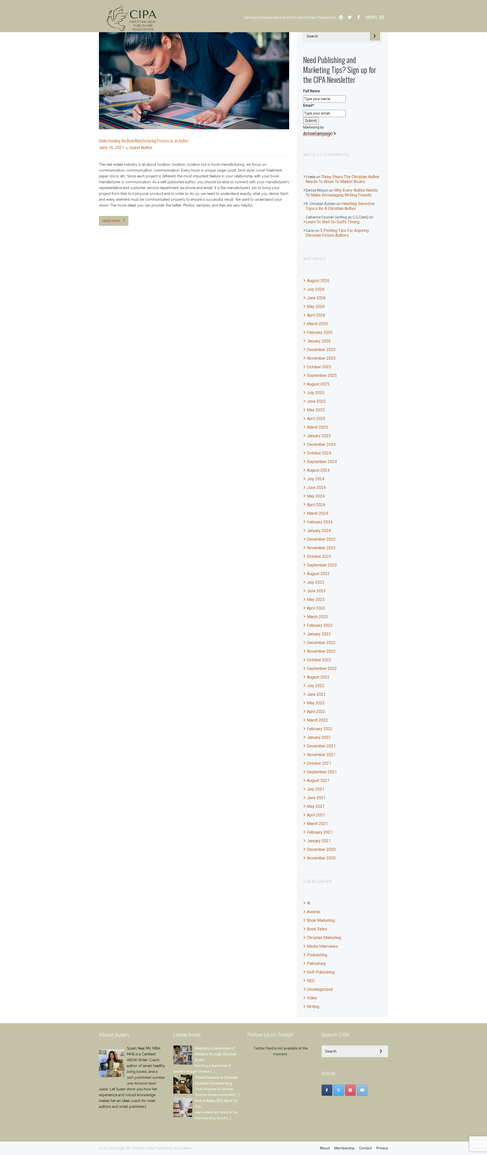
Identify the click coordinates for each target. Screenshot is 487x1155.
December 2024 (321, 444)
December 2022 (321, 642)
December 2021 (321, 746)
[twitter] (349, 17)
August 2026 (318, 280)
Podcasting (317, 954)
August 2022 (318, 677)
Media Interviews (322, 946)
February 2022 (320, 728)
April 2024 (316, 504)
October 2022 (319, 659)
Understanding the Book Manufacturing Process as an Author (143, 141)
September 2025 (322, 375)
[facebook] (358, 17)
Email (308, 105)
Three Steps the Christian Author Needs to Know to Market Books (342, 179)
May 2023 (316, 599)
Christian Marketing (324, 937)
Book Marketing (321, 920)
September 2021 (322, 771)
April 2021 (316, 815)
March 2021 (317, 823)
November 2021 (321, 754)
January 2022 (319, 737)
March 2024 (317, 513)
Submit (311, 121)
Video (312, 998)
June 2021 (316, 797)
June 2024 (316, 487)
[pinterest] (341, 17)
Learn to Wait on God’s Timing (332, 221)
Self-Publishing (321, 972)
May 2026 (316, 306)
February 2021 (320, 832)
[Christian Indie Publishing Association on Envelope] (362, 1090)
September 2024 (322, 461)
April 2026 (316, 315)
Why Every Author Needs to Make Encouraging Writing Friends (342, 192)
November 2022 (321, 651)
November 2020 (321, 858)
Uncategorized (320, 989)
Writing (313, 1006)
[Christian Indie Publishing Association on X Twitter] (338, 1090)
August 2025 (318, 384)
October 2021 (319, 763)
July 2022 (315, 685)
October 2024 (319, 453)
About (325, 1148)
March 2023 (317, 616)
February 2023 (320, 625)
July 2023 (315, 582)
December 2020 (321, 849)
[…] (213, 1071)
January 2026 (319, 341)
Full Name (311, 91)
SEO (311, 980)
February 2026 (320, 332)
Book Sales (317, 929)
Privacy (382, 1148)
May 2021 (316, 806)
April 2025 (316, 418)
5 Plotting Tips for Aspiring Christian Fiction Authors (337, 233)
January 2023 (319, 634)
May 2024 (316, 496)
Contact (365, 1148)
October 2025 (319, 366)
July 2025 (315, 392)
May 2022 (316, 703)
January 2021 (319, 840)
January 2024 (319, 530)
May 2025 (316, 410)
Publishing (316, 963)
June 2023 (316, 591)
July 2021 (315, 789)
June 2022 (316, 694)
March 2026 (317, 323)
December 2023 (321, 539)
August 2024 (318, 470)
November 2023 (321, 547)
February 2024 (320, 522)
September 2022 (322, 668)
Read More (111, 220)
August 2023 (318, 573)
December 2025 (321, 349)
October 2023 (319, 556)
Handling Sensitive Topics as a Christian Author (340, 206)
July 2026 (315, 289)
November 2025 (321, 358)
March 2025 (317, 427)
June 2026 (316, 298)
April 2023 (316, 608)
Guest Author (140, 147)
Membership (344, 1148)
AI (309, 903)
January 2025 (319, 435)
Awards (313, 911)
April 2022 (316, 711)
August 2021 (318, 780)
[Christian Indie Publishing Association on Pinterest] (350, 1090)
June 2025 (316, 401)
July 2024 (315, 478)
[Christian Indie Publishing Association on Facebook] (327, 1090)
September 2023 (322, 565)
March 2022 (317, 720)
